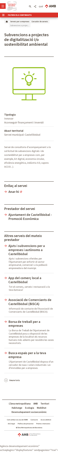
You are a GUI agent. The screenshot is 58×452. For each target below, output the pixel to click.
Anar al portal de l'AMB (50, 6)
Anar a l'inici (12, 6)
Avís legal (11, 424)
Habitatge (17, 407)
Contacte (34, 420)
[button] (30, 6)
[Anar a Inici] (6, 21)
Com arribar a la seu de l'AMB (17, 420)
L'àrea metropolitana (20, 403)
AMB (35, 403)
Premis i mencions (43, 424)
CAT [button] (41, 6)
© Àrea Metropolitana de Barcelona (29, 427)
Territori (45, 403)
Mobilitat (41, 407)
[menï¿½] (3, 6)
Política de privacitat (26, 424)
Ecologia (29, 407)
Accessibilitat (46, 420)
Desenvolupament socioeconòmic (29, 412)
